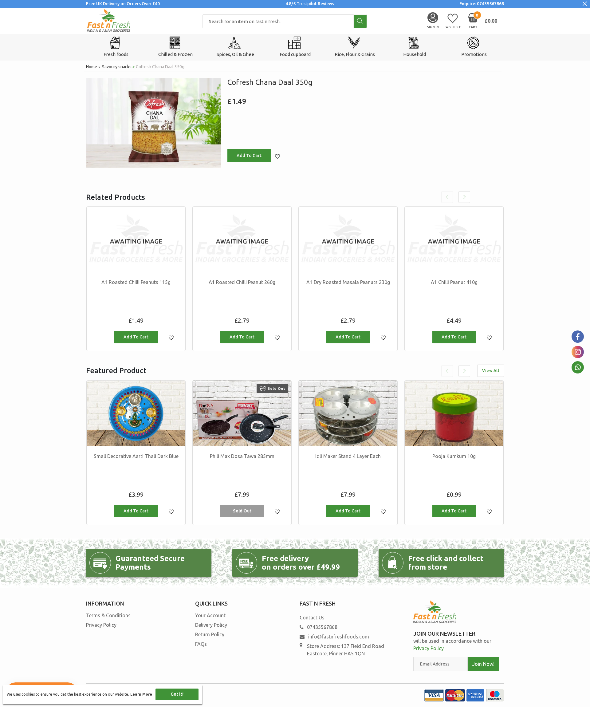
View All (490, 370)
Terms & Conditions (108, 615)
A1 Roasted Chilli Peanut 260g (242, 282)
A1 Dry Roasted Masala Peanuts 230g (348, 282)
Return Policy (209, 634)
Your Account (210, 615)
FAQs (201, 644)
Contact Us (312, 617)
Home (91, 66)
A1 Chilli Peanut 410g (454, 282)
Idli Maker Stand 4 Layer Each (348, 456)
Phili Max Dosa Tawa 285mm (242, 456)
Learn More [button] (141, 694)
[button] (464, 197)
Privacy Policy (101, 625)
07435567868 (322, 627)
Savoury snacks (117, 66)
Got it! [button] (177, 694)
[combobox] (285, 21)
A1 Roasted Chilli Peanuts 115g (136, 282)
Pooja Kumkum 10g (454, 456)
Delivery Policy (211, 625)
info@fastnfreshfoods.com (338, 636)
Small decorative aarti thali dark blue (136, 456)
